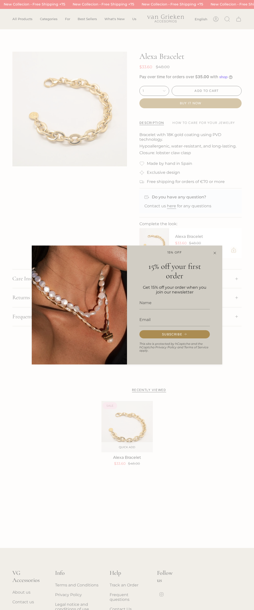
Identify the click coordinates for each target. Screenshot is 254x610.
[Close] (214, 253)
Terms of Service (196, 347)
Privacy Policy (166, 347)
